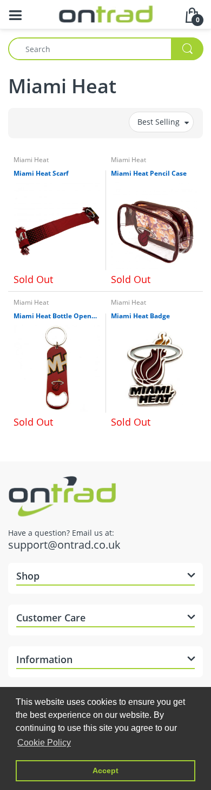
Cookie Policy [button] (44, 742)
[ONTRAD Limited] (105, 13)
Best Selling (158, 122)
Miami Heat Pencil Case (149, 173)
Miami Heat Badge (140, 316)
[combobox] (105, 48)
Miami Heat (31, 159)
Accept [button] (105, 770)
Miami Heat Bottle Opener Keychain (57, 316)
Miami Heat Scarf (41, 173)
